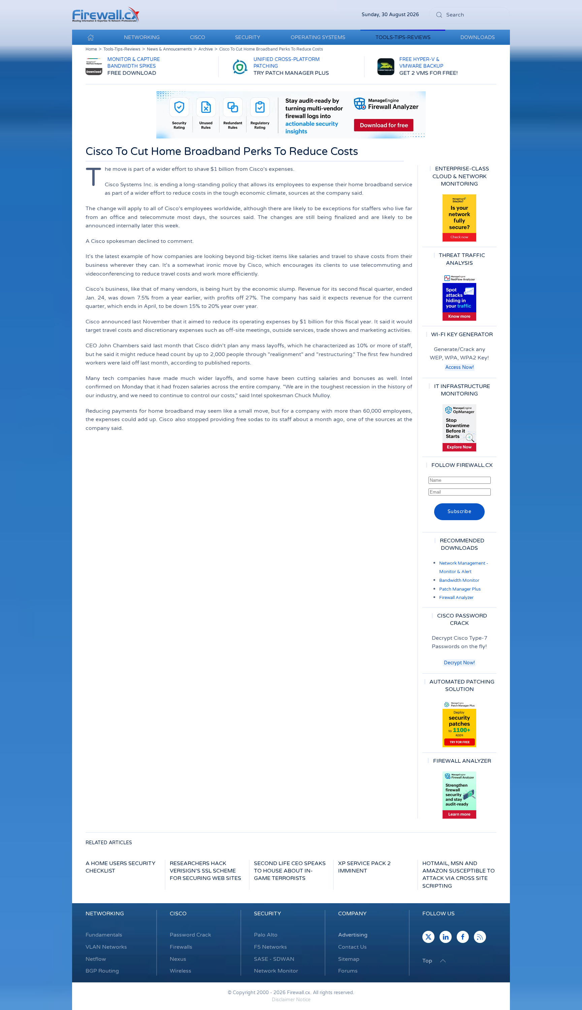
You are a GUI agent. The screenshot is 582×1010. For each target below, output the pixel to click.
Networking (105, 913)
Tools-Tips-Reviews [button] (403, 37)
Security (267, 913)
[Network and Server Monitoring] (459, 427)
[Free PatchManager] (459, 723)
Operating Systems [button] (318, 37)
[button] (443, 960)
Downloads (477, 37)
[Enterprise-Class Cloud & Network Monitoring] (459, 218)
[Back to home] (105, 15)
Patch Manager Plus (460, 589)
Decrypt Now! (459, 663)
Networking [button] (142, 37)
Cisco (178, 913)
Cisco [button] (197, 37)
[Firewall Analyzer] (459, 795)
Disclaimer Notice (291, 1000)
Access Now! (459, 367)
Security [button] (247, 37)
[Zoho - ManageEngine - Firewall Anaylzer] (291, 114)
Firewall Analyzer (456, 597)
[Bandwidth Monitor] (459, 297)
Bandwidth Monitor (459, 580)
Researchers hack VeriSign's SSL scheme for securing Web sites (205, 871)
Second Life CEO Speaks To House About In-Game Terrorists (290, 871)
